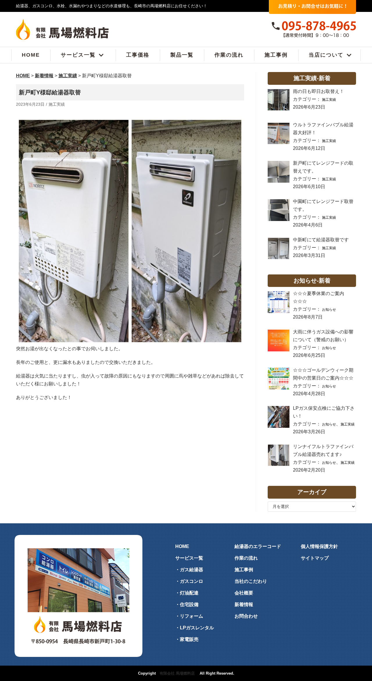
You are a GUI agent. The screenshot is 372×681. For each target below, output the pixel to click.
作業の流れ (229, 55)
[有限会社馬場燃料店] (62, 29)
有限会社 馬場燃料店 (177, 673)
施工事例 (276, 55)
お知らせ (329, 310)
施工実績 (57, 104)
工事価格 (137, 55)
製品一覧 (182, 55)
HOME (31, 55)
